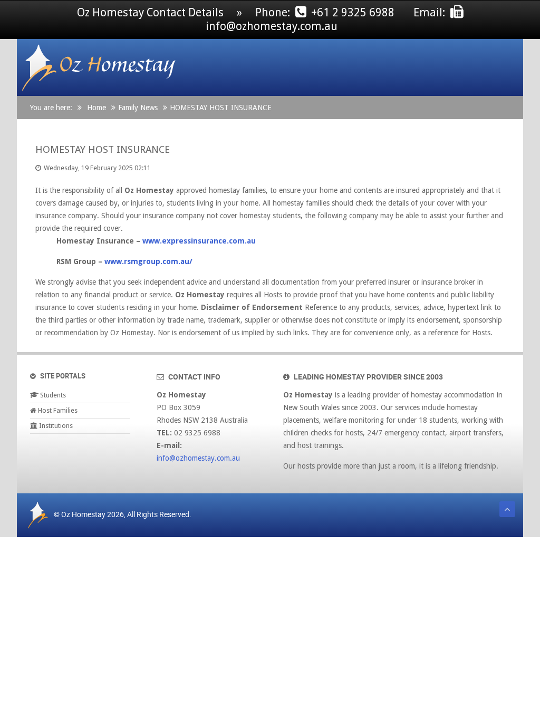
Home (96, 107)
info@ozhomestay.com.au (198, 458)
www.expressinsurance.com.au (199, 241)
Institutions (55, 426)
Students (52, 395)
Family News (138, 107)
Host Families (57, 410)
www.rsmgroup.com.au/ (148, 261)
